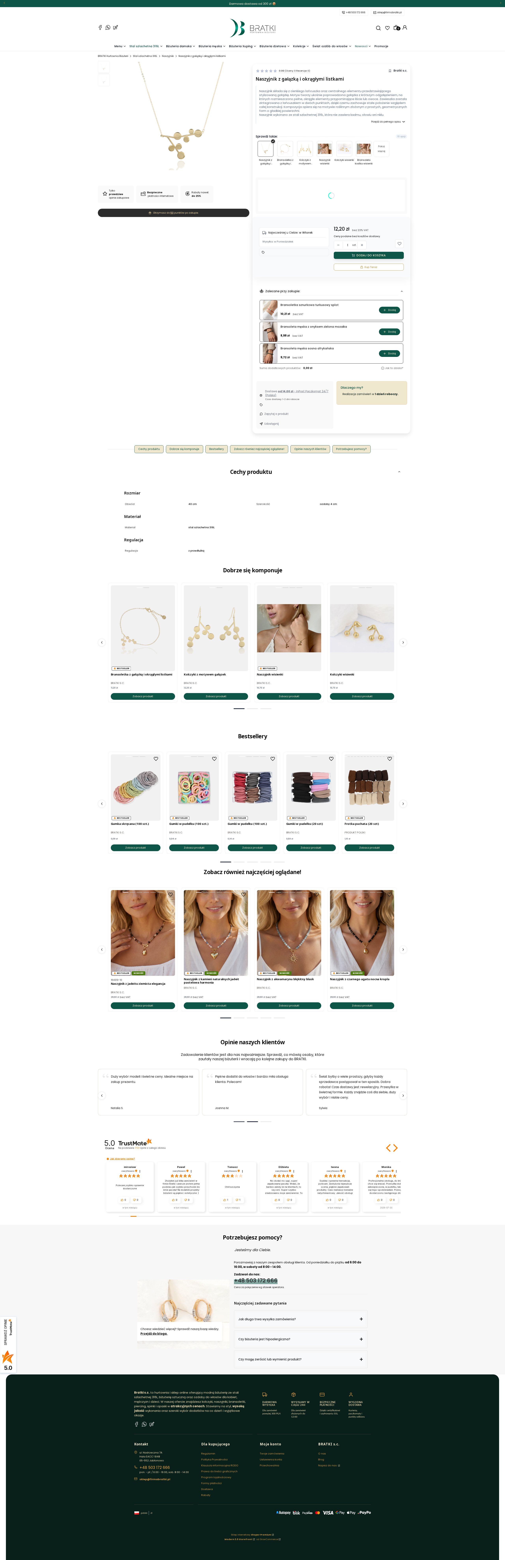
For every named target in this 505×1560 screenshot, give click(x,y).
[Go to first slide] (403, 1096)
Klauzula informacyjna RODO (219, 1465)
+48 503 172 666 (355, 12)
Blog (321, 1459)
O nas (322, 1453)
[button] (378, 28)
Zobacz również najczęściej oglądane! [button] (259, 449)
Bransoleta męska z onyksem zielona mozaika (314, 327)
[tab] (239, 708)
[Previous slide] (102, 1096)
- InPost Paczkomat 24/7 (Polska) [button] (296, 393)
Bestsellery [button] (216, 449)
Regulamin (208, 1453)
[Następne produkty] (403, 642)
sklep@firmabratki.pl (389, 12)
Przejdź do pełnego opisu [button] (386, 121)
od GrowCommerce (267, 1539)
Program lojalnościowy (216, 1477)
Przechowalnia (269, 1465)
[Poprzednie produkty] (102, 642)
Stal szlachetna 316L (145, 56)
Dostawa (207, 1489)
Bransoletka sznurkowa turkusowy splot (310, 305)
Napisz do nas (327, 1465)
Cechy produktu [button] (149, 449)
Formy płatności (211, 1483)
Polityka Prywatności (214, 1459)
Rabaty (205, 1495)
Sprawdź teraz (277, 3)
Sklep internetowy (251, 1534)
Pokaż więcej (381, 149)
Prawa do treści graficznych (219, 1471)
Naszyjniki (168, 56)
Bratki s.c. (400, 71)
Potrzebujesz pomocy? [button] (351, 449)
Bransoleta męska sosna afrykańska (307, 348)
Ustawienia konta (271, 1459)
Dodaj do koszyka (371, 255)
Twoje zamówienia (272, 1453)
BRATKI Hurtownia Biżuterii (113, 56)
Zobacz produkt (143, 696)
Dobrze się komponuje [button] (184, 449)
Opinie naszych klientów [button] (310, 449)
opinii (150, 1147)
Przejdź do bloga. (153, 1334)
